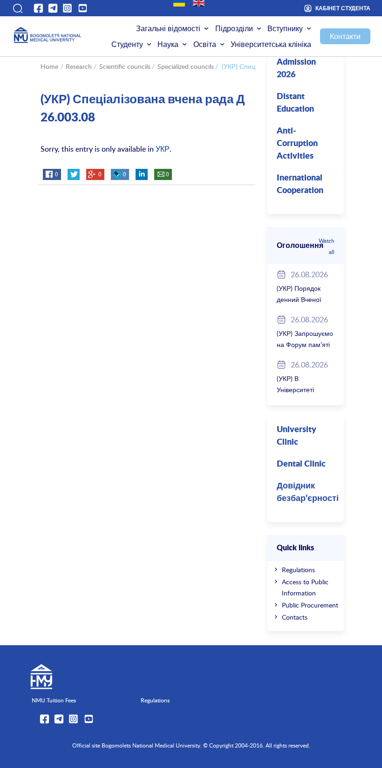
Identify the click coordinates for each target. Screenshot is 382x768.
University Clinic (296, 436)
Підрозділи (234, 28)
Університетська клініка (271, 44)
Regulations (298, 569)
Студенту (127, 44)
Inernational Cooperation (300, 184)
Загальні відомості (168, 28)
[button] (17, 8)
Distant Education (295, 103)
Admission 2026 (296, 68)
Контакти (345, 36)
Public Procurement (310, 605)
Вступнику (285, 28)
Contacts (294, 617)
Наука (167, 44)
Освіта (204, 44)
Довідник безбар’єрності (308, 492)
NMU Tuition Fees (54, 700)
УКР (163, 149)
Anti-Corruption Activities (297, 143)
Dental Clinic (301, 464)
